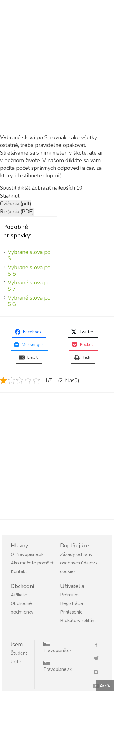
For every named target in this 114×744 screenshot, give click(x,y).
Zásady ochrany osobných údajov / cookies (78, 563)
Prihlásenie (71, 612)
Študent (19, 653)
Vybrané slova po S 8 (29, 301)
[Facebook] (98, 644)
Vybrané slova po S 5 (29, 270)
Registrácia (71, 603)
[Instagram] (98, 671)
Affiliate (19, 595)
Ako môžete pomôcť (32, 563)
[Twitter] (98, 658)
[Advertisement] (57, 74)
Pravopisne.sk (57, 669)
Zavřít (105, 685)
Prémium (69, 595)
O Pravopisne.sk (27, 554)
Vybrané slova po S (29, 255)
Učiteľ (16, 662)
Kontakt (19, 571)
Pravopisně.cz (57, 650)
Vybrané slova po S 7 (29, 286)
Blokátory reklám (78, 621)
